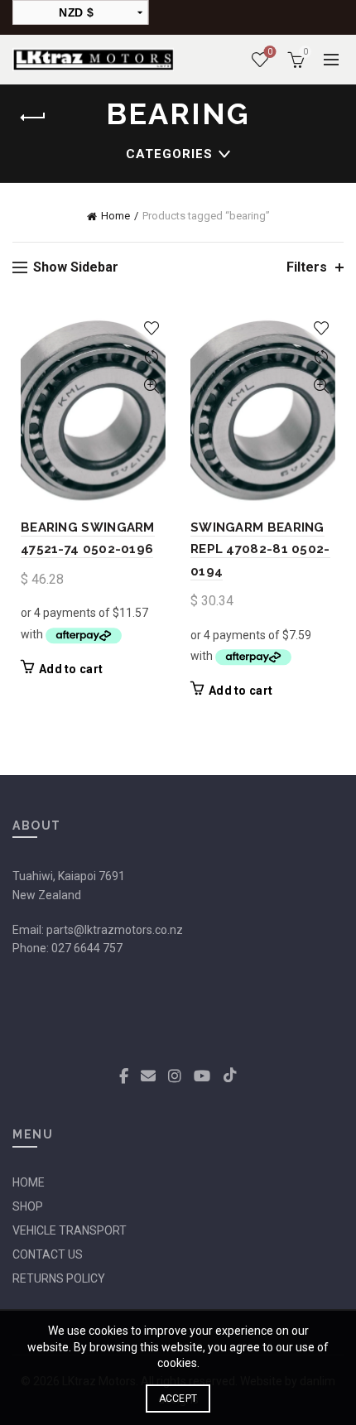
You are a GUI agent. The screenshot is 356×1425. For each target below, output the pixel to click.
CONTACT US (47, 1254)
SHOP (27, 1206)
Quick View (151, 386)
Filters (306, 267)
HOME (28, 1182)
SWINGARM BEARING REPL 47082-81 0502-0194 (260, 549)
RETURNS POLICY (58, 1278)
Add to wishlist (151, 328)
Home (115, 215)
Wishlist (269, 51)
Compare (151, 357)
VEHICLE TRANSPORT (69, 1230)
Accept (178, 1398)
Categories (169, 154)
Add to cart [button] (71, 669)
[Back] (33, 117)
